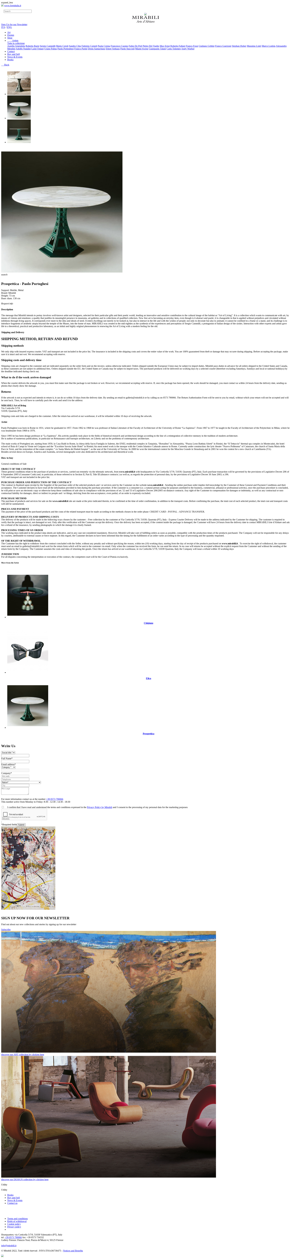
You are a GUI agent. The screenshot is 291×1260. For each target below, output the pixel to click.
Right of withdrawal (17, 1221)
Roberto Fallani (177, 46)
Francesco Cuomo (119, 46)
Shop (9, 38)
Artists (12, 40)
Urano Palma (50, 48)
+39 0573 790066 (54, 799)
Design (10, 35)
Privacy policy (14, 1226)
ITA (3, 27)
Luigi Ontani (37, 48)
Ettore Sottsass (113, 48)
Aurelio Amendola (16, 46)
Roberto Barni (32, 46)
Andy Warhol (187, 48)
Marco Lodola (268, 46)
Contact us (12, 1203)
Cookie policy (14, 1224)
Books (10, 59)
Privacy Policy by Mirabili (99, 807)
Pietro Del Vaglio (151, 46)
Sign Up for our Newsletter (14, 24)
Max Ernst (165, 46)
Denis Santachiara (96, 48)
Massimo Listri (254, 46)
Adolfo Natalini (23, 48)
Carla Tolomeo (174, 48)
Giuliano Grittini (206, 46)
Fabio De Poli (135, 46)
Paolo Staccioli (127, 48)
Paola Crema (104, 46)
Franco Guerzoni (223, 46)
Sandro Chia (75, 46)
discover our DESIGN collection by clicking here (24, 1179)
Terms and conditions (17, 1218)
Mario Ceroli (62, 46)
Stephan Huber (239, 46)
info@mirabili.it (8, 1245)
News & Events (14, 57)
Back (5, 64)
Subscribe (6, 929)
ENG (9, 27)
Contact (11, 51)
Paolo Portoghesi (65, 48)
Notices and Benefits (73, 1250)
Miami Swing (141, 48)
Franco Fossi (192, 46)
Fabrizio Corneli (89, 46)
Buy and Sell (13, 54)
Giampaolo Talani (157, 48)
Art (8, 32)
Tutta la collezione (16, 43)
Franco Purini (80, 48)
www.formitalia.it (12, 5)
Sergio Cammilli (47, 46)
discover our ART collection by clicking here (22, 1054)
